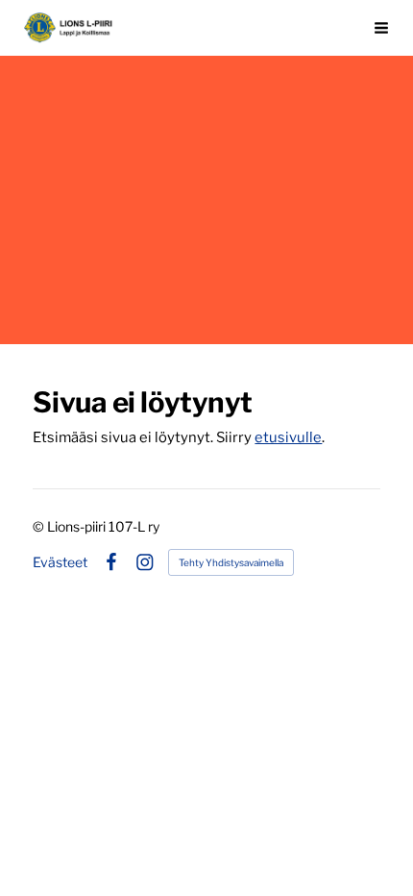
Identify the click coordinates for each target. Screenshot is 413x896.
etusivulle (288, 437)
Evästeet (60, 562)
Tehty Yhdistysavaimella (231, 562)
